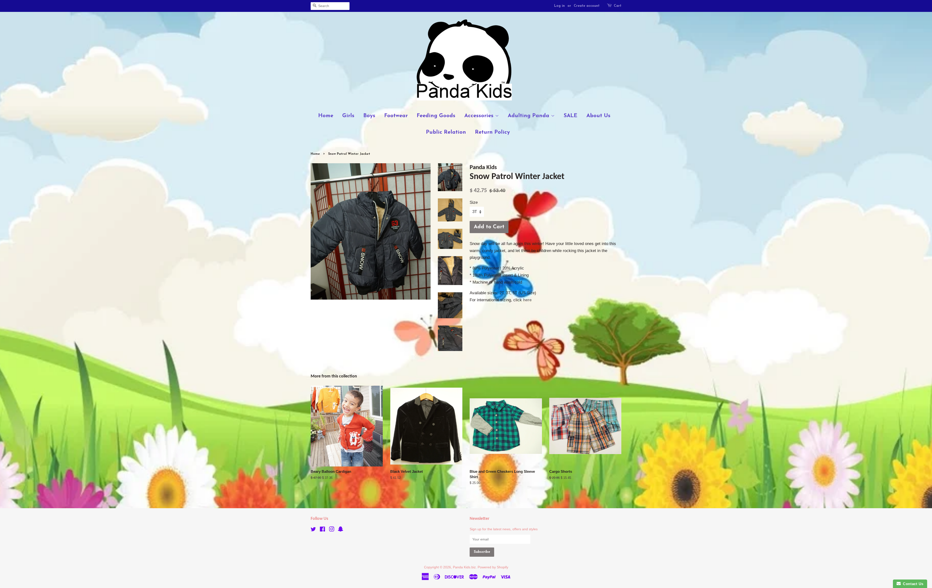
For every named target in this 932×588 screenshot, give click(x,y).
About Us (598, 116)
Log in (559, 6)
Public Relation (446, 132)
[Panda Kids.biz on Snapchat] (340, 530)
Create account (586, 6)
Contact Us (912, 584)
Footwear (396, 116)
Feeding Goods (436, 116)
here (527, 300)
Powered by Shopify (493, 567)
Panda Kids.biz (464, 567)
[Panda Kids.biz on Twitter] (313, 530)
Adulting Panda (529, 116)
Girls (348, 116)
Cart (617, 6)
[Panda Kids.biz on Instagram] (331, 530)
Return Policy (492, 132)
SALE (570, 116)
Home (325, 116)
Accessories (479, 116)
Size (474, 202)
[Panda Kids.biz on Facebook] (322, 530)
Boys (369, 116)
